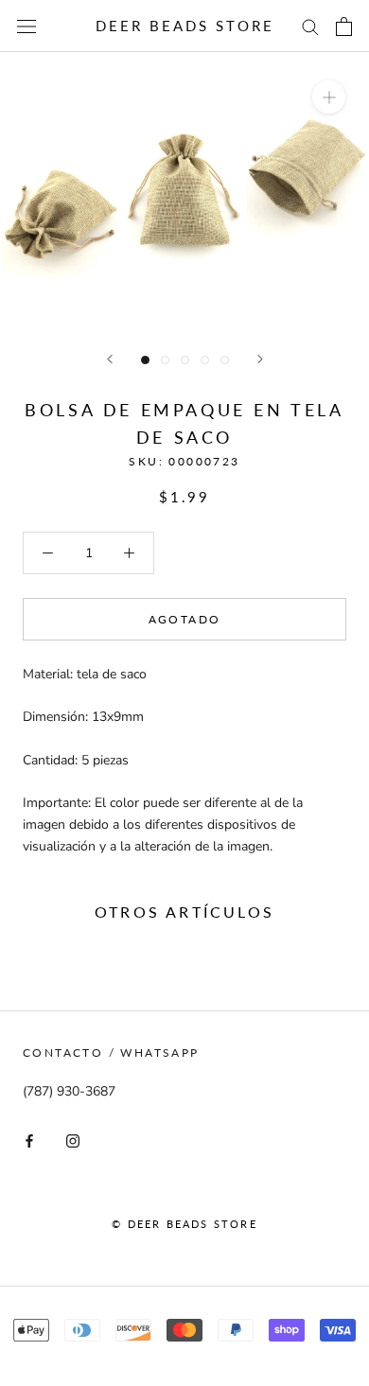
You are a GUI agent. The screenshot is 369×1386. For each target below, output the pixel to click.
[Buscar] (310, 26)
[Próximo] (260, 359)
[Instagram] (72, 1140)
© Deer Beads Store (184, 1224)
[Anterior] (110, 359)
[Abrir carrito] (344, 26)
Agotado (185, 619)
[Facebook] (29, 1140)
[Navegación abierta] (26, 26)
